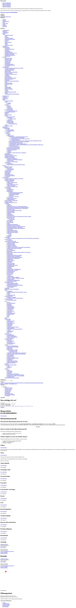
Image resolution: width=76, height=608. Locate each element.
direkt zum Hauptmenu (7, 4)
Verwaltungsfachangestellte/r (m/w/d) (15, 142)
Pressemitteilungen (8, 42)
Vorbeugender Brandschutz (12, 198)
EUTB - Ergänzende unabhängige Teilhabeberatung (16, 353)
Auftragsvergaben (10, 160)
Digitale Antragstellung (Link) (12, 186)
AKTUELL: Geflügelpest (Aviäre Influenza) (15, 298)
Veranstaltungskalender (11, 295)
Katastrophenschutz (10, 340)
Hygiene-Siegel (12, 219)
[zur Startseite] (5, 16)
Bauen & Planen (8, 71)
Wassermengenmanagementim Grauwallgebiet (12, 287)
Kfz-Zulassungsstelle (6, 604)
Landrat (6, 41)
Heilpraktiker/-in (10, 214)
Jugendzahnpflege (10, 222)
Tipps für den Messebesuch (12, 149)
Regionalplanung (10, 191)
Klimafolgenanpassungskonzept (12, 284)
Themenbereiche (6, 67)
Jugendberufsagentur (10, 264)
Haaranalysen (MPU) (11, 211)
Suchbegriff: (2, 403)
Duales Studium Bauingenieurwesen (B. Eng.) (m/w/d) (19, 141)
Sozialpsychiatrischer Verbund (12, 231)
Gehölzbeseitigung (10, 308)
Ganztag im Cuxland (8, 73)
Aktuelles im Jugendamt (11, 245)
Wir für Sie (5, 57)
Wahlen (6, 43)
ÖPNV (6, 86)
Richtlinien (9, 105)
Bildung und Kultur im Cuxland (12, 346)
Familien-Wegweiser (10, 260)
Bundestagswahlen (10, 122)
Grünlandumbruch (10, 309)
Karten (6, 36)
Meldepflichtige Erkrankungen (12, 224)
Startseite (4, 19)
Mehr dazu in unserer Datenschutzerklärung (8, 12)
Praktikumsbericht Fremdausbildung (18, 137)
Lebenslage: (2, 404)
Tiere (8, 316)
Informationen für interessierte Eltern (13, 148)
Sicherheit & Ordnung (9, 338)
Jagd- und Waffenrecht (11, 342)
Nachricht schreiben (3, 552)
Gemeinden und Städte (9, 35)
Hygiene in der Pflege (11, 217)
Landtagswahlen (10, 120)
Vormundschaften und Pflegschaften (13, 280)
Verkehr (6, 368)
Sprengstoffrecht (10, 343)
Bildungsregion (10, 253)
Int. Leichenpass (10, 221)
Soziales (6, 344)
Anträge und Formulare (11, 185)
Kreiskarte (9, 102)
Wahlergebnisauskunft (11, 116)
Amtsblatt (9, 131)
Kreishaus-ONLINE (14, 382)
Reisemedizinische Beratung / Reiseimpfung (15, 227)
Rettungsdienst (9, 341)
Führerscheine (9, 370)
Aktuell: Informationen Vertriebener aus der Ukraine (14, 68)
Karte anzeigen (3, 547)
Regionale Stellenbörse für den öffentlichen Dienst (16, 164)
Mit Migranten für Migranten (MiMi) (13, 225)
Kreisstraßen (9, 372)
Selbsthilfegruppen (10, 358)
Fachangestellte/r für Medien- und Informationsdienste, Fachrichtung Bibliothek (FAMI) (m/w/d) (26, 144)
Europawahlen (9, 117)
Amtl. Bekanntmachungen (9, 49)
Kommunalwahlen (10, 121)
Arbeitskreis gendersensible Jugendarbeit (14, 248)
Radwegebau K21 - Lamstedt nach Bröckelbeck (15, 374)
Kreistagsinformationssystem (10, 39)
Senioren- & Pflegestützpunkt (12, 336)
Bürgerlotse (7, 40)
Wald (8, 317)
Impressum (5, 25)
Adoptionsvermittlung (11, 243)
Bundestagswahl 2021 (13, 123)
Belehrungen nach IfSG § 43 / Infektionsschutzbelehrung (17, 206)
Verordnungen (9, 107)
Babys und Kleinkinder (11, 250)
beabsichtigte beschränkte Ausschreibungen (14, 159)
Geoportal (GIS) (8, 61)
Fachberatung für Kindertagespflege (13, 258)
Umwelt (8, 367)
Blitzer (8, 369)
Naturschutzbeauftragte (11, 313)
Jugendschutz (9, 268)
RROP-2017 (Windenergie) (14, 196)
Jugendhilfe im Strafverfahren (12, 265)
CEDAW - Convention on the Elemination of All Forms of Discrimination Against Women (23, 238)
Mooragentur (9, 312)
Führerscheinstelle (6, 605)
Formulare (41, 382)
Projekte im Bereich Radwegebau (13, 373)
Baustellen (27, 382)
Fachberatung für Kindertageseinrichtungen (14, 257)
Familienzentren (10, 261)
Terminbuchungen (6, 21)
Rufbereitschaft (9, 274)
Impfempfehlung (10, 220)
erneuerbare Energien (11, 307)
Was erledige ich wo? (8, 58)
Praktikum (9, 151)
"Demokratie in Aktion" (13, 351)
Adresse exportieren (3, 553)
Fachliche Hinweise (10, 354)
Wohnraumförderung (10, 199)
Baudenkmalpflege (10, 189)
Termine (8, 134)
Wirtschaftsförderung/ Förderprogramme (12, 377)
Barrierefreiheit (7, 51)
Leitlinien (8, 293)
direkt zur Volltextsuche (7, 3)
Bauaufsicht (9, 188)
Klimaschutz (7, 80)
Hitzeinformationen (10, 215)
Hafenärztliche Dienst (11, 212)
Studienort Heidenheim (16, 139)
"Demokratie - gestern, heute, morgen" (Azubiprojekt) (16, 152)
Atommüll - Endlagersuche (9, 69)
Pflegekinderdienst (10, 272)
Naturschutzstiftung (10, 314)
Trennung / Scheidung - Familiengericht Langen (15, 278)
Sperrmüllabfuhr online (9, 64)
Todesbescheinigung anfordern (12, 232)
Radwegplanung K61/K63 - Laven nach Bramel (15, 375)
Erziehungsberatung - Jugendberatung (13, 256)
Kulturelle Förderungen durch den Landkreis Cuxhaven (17, 292)
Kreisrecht (7, 37)
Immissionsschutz (10, 197)
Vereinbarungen (10, 108)
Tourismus (7, 363)
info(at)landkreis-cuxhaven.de (8, 551)
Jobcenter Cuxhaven (10, 356)
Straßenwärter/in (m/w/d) (13, 145)
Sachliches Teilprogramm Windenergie (16, 192)
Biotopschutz (9, 304)
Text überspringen (3, 415)
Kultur (6, 82)
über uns (8, 302)
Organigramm (7, 48)
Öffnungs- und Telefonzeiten (12, 182)
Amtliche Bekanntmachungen (5, 382)
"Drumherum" (9, 150)
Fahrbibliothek (9, 291)
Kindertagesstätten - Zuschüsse (12, 270)
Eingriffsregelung (10, 306)
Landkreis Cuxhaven (4, 544)
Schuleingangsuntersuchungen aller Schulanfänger (16, 228)
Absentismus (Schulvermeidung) (13, 242)
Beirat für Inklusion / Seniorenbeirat (11, 72)
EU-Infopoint (7, 66)
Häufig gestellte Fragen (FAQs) (12, 184)
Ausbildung (7, 50)
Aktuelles (4, 20)
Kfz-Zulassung (9, 371)
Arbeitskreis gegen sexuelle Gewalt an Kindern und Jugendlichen (18, 247)
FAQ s (10, 234)
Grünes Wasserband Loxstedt (12, 283)
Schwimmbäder (10, 229)
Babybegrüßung (10, 249)
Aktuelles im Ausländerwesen (6, 32)
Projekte (8, 315)
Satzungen (9, 106)
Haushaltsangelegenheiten (9, 54)
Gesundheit (7, 75)
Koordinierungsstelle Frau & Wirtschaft (12, 81)
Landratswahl (9, 119)
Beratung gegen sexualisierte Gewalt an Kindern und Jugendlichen (19, 252)
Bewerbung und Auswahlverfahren (13, 147)
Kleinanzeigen (7, 63)
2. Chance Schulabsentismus (10, 330)
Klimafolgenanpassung (9, 79)
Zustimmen (3, 15)
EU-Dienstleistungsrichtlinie (10, 65)
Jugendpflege (9, 267)
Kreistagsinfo (31, 382)
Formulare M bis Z (10, 169)
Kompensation (9, 310)
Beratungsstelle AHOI (11, 244)
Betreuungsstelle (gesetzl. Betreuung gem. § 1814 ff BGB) (17, 208)
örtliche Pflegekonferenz (11, 335)
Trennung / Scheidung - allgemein (13, 277)
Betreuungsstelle (5, 606)
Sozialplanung (9, 359)
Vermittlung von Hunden (11, 297)
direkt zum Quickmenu (7, 2)
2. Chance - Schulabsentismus (10, 276)
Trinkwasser (9, 233)
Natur (6, 85)
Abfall (8, 365)
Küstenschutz (9, 366)
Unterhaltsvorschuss (10, 279)
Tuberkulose (9, 235)
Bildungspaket (9, 347)
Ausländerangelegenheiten (9, 70)
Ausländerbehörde (6, 603)
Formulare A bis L (10, 168)
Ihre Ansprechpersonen (11, 303)
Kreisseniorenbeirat (10, 334)
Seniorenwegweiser (10, 337)
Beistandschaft (9, 251)
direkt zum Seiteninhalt (7, 6)
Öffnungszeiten (5, 23)
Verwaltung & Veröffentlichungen (6, 47)
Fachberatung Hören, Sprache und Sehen (14, 210)
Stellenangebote (7, 56)
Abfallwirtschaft (8, 62)
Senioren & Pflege (8, 333)
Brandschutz (9, 339)
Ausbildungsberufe (10, 135)
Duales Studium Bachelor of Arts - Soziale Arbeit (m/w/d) (19, 138)
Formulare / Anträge (8, 59)
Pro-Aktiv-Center (10, 273)
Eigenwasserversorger (11, 209)
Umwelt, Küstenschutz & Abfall (10, 364)
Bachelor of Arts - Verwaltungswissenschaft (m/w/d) (18, 136)
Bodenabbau (9, 305)
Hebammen (9, 213)
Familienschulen (10, 259)
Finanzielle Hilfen (10, 355)
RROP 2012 (11, 195)
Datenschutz (5, 26)
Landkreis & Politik (5, 34)
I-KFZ (4, 22)
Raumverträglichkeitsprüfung (14, 193)
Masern (8, 223)
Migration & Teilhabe (8, 84)
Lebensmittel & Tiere (8, 83)
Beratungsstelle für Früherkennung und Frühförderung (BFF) (18, 207)
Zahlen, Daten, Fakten (9, 45)
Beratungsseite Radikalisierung (12, 345)
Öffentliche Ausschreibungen (10, 55)
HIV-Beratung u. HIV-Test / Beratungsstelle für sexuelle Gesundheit (19, 216)
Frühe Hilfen (9, 262)
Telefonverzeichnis (8, 60)
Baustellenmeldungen (8, 52)
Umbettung (9, 236)
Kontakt (4, 24)
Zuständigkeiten (10, 183)
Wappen (6, 44)
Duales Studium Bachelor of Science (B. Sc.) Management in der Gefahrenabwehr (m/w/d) (25, 140)
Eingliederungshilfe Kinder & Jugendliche (14, 255)
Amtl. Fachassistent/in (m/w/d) (14, 146)
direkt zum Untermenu (7, 5)
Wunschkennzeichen (10, 376)
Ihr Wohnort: (2, 405)
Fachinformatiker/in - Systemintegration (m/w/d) (17, 143)
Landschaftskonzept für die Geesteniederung (15, 285)
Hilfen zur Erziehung (11, 263)
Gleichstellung (7, 76)
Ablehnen (2, 14)
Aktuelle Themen (10, 181)
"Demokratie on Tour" (13, 350)
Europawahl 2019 (12, 118)
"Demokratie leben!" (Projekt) (12, 349)
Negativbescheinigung (11, 271)
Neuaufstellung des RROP (14, 194)
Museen (8, 294)
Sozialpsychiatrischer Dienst (12, 230)
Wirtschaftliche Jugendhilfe (12, 281)
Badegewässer (9, 205)
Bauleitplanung (9, 190)
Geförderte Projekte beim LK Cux (11, 53)
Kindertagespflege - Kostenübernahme (14, 269)
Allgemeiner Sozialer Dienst (12, 246)
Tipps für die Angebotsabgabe (12, 161)
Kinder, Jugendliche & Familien (10, 78)
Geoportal (9, 103)
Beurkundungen (10, 254)
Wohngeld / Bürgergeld (11, 362)
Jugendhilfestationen (10, 266)
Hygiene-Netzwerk (8, 77)
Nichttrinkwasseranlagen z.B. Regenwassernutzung (16, 226)
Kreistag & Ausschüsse (9, 38)
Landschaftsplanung (10, 311)
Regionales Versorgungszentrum (12, 357)
